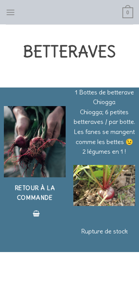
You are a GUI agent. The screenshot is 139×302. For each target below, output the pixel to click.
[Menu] (10, 12)
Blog (60, 280)
